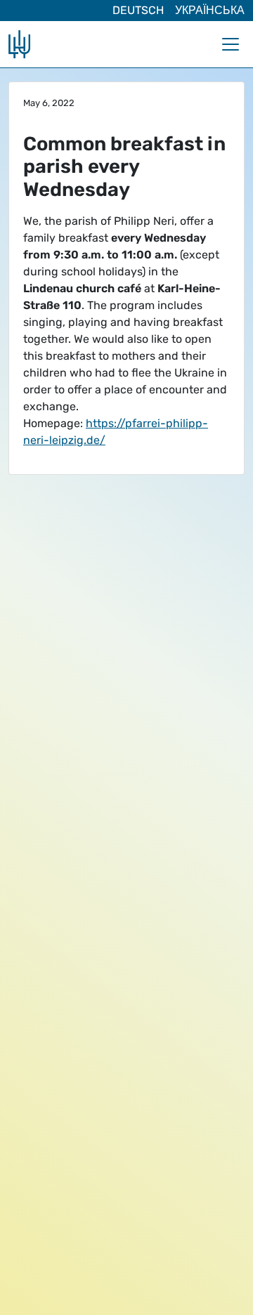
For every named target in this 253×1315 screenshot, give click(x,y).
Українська (210, 10)
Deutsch (138, 10)
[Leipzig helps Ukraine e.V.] (19, 44)
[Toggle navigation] (230, 44)
